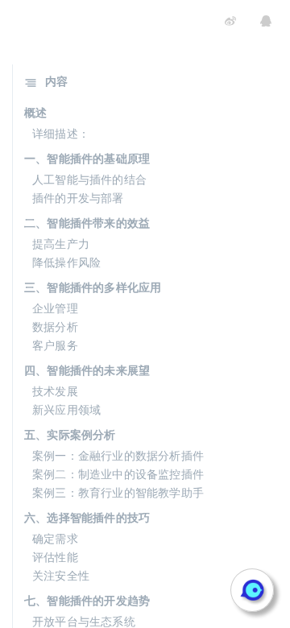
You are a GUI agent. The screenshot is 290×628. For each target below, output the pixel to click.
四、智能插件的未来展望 (87, 370)
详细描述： (60, 133)
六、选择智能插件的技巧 (87, 517)
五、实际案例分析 (70, 434)
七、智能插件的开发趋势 (87, 600)
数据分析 (55, 326)
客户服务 (55, 345)
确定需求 (55, 538)
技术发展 (55, 390)
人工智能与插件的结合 (89, 179)
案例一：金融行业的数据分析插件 (118, 455)
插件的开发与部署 (78, 197)
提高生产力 (60, 243)
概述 (35, 112)
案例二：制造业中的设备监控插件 (118, 473)
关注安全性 (60, 575)
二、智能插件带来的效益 (87, 222)
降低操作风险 (66, 262)
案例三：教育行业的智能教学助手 (118, 492)
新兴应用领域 (66, 409)
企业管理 (55, 308)
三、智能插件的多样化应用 (92, 287)
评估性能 (55, 556)
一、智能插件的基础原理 (87, 158)
